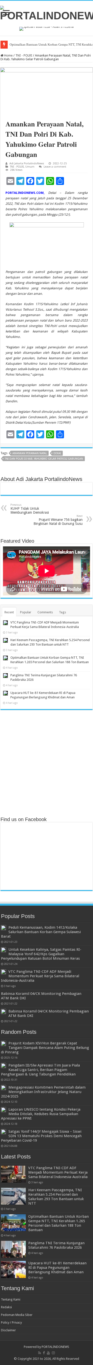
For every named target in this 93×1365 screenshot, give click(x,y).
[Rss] (39, 1353)
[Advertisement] (46, 762)
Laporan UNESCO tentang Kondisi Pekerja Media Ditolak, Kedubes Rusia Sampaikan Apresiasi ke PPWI (40, 1114)
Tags (62, 612)
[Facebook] (43, 1353)
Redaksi (6, 1307)
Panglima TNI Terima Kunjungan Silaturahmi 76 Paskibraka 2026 (56, 1245)
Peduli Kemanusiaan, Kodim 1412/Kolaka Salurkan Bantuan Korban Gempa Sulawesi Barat (41, 932)
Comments (45, 612)
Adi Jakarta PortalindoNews (26, 163)
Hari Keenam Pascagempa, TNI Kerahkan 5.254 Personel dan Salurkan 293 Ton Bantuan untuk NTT (56, 1197)
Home (8, 55)
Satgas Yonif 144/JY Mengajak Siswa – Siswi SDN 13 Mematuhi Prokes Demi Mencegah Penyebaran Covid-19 (41, 1136)
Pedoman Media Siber (16, 1315)
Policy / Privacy (11, 1322)
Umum (29, 166)
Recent (9, 612)
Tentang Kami (10, 1299)
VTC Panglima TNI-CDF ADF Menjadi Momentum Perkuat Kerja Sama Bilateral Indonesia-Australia (40, 976)
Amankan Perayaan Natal (29, 453)
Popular (25, 612)
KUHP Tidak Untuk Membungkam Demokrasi (29, 508)
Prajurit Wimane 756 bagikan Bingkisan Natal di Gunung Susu (58, 520)
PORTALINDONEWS (55, 1347)
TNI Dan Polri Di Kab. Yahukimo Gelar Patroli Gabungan (44, 458)
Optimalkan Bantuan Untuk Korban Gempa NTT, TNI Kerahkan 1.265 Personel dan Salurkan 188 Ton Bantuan (58, 1223)
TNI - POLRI (23, 55)
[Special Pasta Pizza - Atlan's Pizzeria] (46, 28)
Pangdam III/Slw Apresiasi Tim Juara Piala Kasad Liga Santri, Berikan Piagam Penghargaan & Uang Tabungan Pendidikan (40, 1069)
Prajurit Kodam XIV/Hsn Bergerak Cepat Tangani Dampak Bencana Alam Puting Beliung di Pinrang (45, 1047)
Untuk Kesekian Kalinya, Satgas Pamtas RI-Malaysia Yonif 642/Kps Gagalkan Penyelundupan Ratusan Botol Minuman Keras (41, 954)
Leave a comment (55, 166)
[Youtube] (48, 1353)
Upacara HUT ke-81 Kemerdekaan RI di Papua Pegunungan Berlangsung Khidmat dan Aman (57, 1267)
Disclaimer (8, 1330)
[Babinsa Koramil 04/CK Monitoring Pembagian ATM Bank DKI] (3, 1011)
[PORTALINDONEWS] (46, 13)
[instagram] (53, 1353)
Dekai (57, 453)
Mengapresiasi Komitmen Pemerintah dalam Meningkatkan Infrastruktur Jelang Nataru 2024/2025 (43, 1091)
